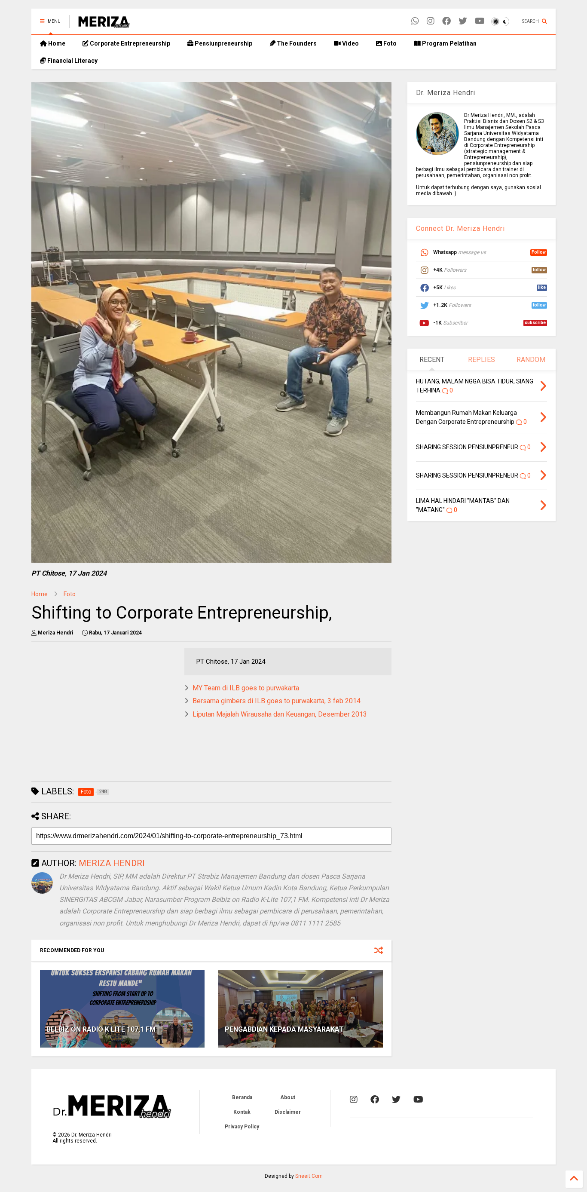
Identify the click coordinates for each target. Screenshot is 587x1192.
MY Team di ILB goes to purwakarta (246, 688)
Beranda (242, 1097)
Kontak (242, 1112)
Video (350, 43)
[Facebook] (446, 21)
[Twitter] (463, 21)
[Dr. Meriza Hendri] (104, 24)
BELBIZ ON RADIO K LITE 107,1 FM (101, 1029)
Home (56, 43)
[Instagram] (430, 21)
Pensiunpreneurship (222, 43)
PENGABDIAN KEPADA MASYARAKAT (284, 1029)
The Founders (296, 43)
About (287, 1097)
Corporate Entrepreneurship (129, 43)
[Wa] (415, 21)
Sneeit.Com (309, 1176)
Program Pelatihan (449, 43)
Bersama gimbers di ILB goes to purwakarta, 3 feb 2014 (277, 701)
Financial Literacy (72, 60)
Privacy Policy (242, 1127)
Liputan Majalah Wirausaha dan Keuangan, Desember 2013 (280, 714)
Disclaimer (288, 1112)
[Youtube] (480, 21)
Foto (389, 43)
